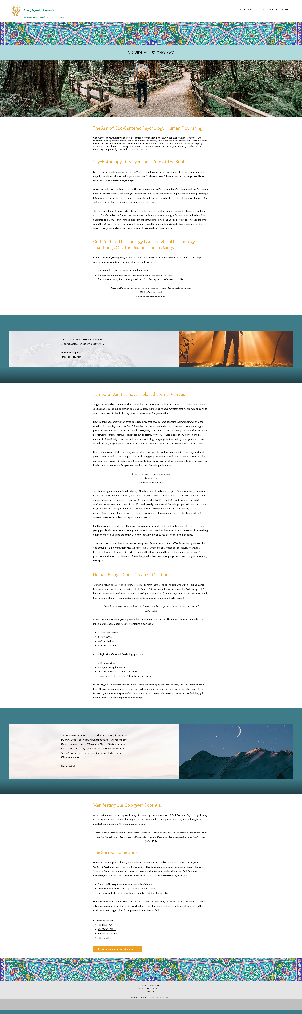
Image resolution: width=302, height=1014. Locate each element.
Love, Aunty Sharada (38, 10)
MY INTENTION (105, 924)
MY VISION (103, 937)
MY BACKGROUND (107, 929)
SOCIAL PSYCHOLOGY (109, 933)
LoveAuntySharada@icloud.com (150, 988)
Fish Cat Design (168, 997)
